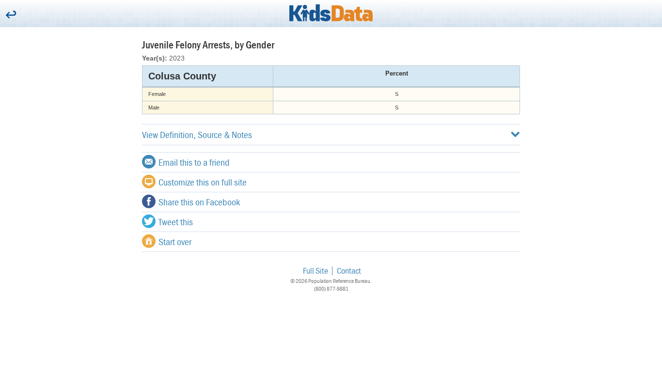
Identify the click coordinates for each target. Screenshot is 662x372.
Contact (349, 270)
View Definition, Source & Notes (197, 134)
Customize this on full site (202, 182)
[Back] (11, 15)
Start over (174, 241)
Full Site (315, 270)
